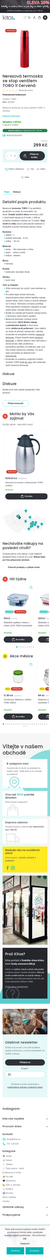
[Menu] (45, 17)
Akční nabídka (9, 1197)
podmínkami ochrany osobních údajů (25, 1087)
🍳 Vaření (7, 1156)
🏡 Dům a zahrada (11, 1185)
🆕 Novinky (8, 1193)
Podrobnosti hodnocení (14, 95)
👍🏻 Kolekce (8, 1189)
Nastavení (25, 1244)
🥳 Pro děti (8, 1176)
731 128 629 (13, 1144)
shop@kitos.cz (13, 1139)
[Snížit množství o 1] (7, 156)
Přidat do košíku (34, 155)
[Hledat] (29, 17)
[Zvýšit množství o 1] (14, 156)
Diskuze (17, 192)
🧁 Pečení (7, 1160)
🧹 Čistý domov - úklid (13, 1168)
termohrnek (11, 356)
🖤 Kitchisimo (9, 1181)
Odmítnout (15, 1251)
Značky (6, 1201)
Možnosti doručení (14, 135)
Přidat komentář (15, 403)
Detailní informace (11, 116)
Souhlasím (34, 1251)
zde (24, 1238)
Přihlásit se (25, 1062)
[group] (26, 466)
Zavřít (13, 180)
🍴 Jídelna (8, 1164)
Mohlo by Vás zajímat (22, 416)
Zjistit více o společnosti (16, 987)
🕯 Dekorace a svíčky (12, 1172)
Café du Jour (26, 362)
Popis (6, 192)
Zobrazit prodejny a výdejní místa (24, 567)
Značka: (9, 99)
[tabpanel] (18, 614)
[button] (26, 496)
